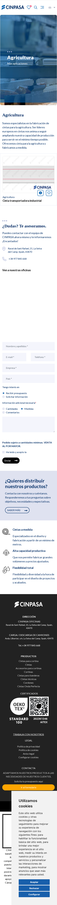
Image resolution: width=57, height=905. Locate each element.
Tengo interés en (10, 387)
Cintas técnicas (28, 679)
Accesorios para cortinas (28, 668)
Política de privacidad (28, 746)
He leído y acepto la (16, 452)
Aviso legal (28, 753)
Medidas (29, 408)
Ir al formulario (28, 787)
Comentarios (12, 412)
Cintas (28, 664)
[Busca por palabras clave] (34, 7)
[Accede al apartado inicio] (12, 7)
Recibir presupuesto (16, 393)
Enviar (7, 460)
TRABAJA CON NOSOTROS (28, 734)
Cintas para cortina (28, 661)
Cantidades (12, 408)
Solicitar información (17, 396)
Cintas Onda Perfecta (28, 686)
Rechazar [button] (34, 888)
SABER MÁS (14, 510)
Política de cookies (28, 750)
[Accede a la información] (28, 174)
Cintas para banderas (28, 675)
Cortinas (28, 671)
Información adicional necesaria (19, 402)
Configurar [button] (34, 894)
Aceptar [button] (34, 882)
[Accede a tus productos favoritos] (29, 7)
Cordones (28, 682)
